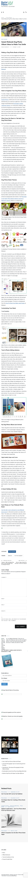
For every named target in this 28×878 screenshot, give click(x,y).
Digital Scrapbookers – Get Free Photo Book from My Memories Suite (13, 809)
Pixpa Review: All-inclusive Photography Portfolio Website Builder (13, 768)
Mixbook (3, 69)
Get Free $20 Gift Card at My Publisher (11, 794)
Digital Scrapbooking (14, 805)
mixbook (10, 555)
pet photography (18, 555)
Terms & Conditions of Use (8, 857)
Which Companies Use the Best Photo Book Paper (13, 833)
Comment (4, 577)
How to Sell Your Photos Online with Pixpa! (11, 761)
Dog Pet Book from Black (12, 303)
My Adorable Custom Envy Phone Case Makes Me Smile (14, 771)
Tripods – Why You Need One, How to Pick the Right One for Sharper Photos (7, 562)
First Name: (4, 678)
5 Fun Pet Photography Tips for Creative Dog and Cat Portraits (13, 764)
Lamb (19, 303)
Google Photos (5, 99)
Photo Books (4, 39)
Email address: (5, 673)
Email (3, 604)
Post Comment (21, 626)
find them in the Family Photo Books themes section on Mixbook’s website (14, 198)
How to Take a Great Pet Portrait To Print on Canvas (21, 562)
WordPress (14, 875)
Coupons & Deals (5, 805)
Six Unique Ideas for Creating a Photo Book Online (13, 801)
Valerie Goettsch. (13, 638)
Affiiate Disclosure (6, 854)
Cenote (23, 874)
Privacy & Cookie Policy (7, 859)
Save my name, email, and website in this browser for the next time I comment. (13, 620)
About (3, 852)
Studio (22, 303)
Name (3, 598)
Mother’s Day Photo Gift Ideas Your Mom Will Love (13, 773)
